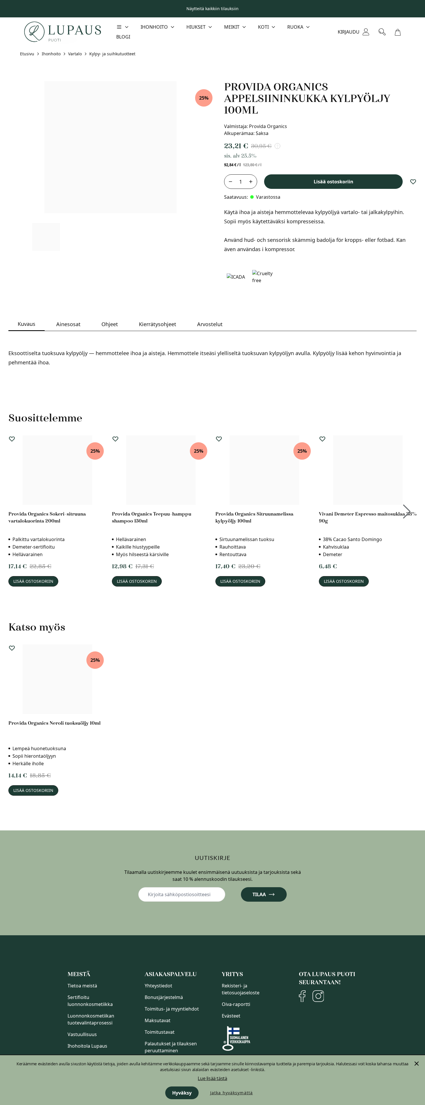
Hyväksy (182, 1093)
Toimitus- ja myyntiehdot (172, 1009)
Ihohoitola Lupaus (87, 1046)
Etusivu (27, 53)
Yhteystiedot (158, 985)
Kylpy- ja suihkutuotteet (112, 53)
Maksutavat (157, 1020)
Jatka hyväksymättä (231, 1092)
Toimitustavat (160, 1032)
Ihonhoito (51, 53)
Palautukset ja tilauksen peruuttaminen (171, 1047)
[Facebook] (302, 996)
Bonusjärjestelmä (164, 997)
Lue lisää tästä (212, 1078)
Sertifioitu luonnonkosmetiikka (90, 1000)
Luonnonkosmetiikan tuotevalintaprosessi (91, 1019)
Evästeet (231, 1016)
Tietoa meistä (82, 985)
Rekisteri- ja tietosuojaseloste (240, 989)
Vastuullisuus (82, 1034)
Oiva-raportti (236, 1004)
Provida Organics (268, 126)
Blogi (123, 37)
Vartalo (75, 53)
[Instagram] (318, 996)
